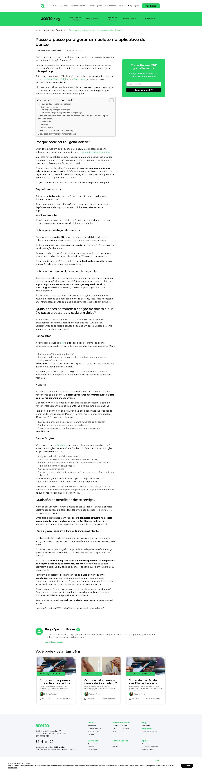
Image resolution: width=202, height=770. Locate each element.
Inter (62, 343)
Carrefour (116, 725)
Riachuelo (125, 728)
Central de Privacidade (149, 732)
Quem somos (92, 744)
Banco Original (61, 79)
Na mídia (91, 734)
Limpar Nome (92, 19)
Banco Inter (79, 79)
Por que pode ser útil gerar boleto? (54, 104)
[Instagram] (38, 741)
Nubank (48, 79)
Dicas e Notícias (129, 19)
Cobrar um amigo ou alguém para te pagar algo (61, 113)
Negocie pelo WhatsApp (150, 747)
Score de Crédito (148, 19)
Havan (115, 731)
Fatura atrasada (109, 6)
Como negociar (95, 6)
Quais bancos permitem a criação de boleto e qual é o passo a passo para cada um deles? (73, 117)
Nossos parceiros (93, 731)
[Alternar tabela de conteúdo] (110, 100)
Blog (130, 6)
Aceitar (187, 766)
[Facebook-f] (42, 741)
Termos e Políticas (148, 749)
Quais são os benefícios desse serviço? (56, 130)
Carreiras (91, 747)
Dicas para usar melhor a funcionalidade (57, 134)
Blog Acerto (146, 725)
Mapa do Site (92, 749)
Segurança (122, 6)
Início (54, 6)
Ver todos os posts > (54, 642)
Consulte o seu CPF (94, 728)
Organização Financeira (75, 18)
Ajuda (136, 6)
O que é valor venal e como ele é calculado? (100, 682)
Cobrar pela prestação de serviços (55, 110)
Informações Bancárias (112, 18)
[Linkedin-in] (47, 741)
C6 (123, 731)
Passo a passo (117, 744)
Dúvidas (115, 747)
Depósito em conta (49, 107)
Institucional (92, 725)
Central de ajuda (147, 744)
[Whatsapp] (51, 741)
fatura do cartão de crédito (96, 152)
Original (61, 445)
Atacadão (125, 725)
